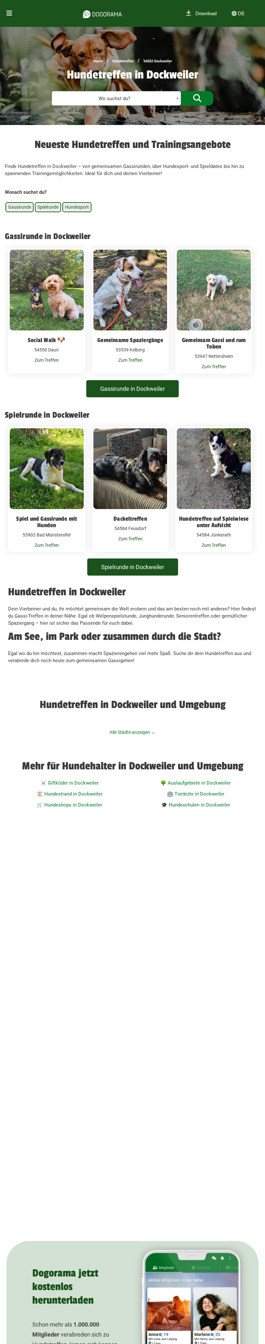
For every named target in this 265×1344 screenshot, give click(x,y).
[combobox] (116, 98)
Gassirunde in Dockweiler (132, 388)
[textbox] (116, 98)
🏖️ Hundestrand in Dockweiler (69, 794)
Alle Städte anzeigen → (132, 732)
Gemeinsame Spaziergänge (130, 340)
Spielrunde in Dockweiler (132, 567)
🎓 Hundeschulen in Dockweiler (195, 805)
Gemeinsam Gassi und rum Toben (214, 343)
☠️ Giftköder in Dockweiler (69, 783)
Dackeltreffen (130, 518)
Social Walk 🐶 (47, 340)
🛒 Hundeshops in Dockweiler (69, 805)
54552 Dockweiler (157, 61)
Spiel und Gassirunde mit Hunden (46, 522)
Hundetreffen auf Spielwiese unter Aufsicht (214, 522)
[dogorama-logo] (102, 13)
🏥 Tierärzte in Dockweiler (195, 794)
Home (98, 61)
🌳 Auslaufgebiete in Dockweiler (195, 783)
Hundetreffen (123, 61)
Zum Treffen (47, 360)
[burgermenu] (9, 13)
